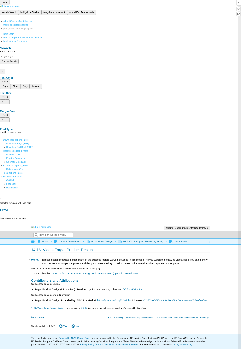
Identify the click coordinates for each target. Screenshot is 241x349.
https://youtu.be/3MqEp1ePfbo (114, 300)
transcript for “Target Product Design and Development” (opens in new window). (95, 273)
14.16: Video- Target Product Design (47, 308)
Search (36, 235)
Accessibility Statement (126, 344)
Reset (5, 81)
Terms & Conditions (105, 344)
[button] (11, 184)
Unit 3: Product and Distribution (189, 241)
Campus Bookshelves (69, 241)
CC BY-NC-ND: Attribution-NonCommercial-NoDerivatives (175, 300)
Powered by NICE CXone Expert (75, 338)
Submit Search (9, 61)
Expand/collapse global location (208, 241)
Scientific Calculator (16, 162)
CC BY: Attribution (132, 289)
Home (45, 241)
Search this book (8, 51)
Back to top (36, 317)
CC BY (84, 308)
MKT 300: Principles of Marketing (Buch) (143, 241)
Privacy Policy (87, 344)
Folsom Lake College (102, 241)
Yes (65, 326)
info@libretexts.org (182, 344)
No (77, 326)
